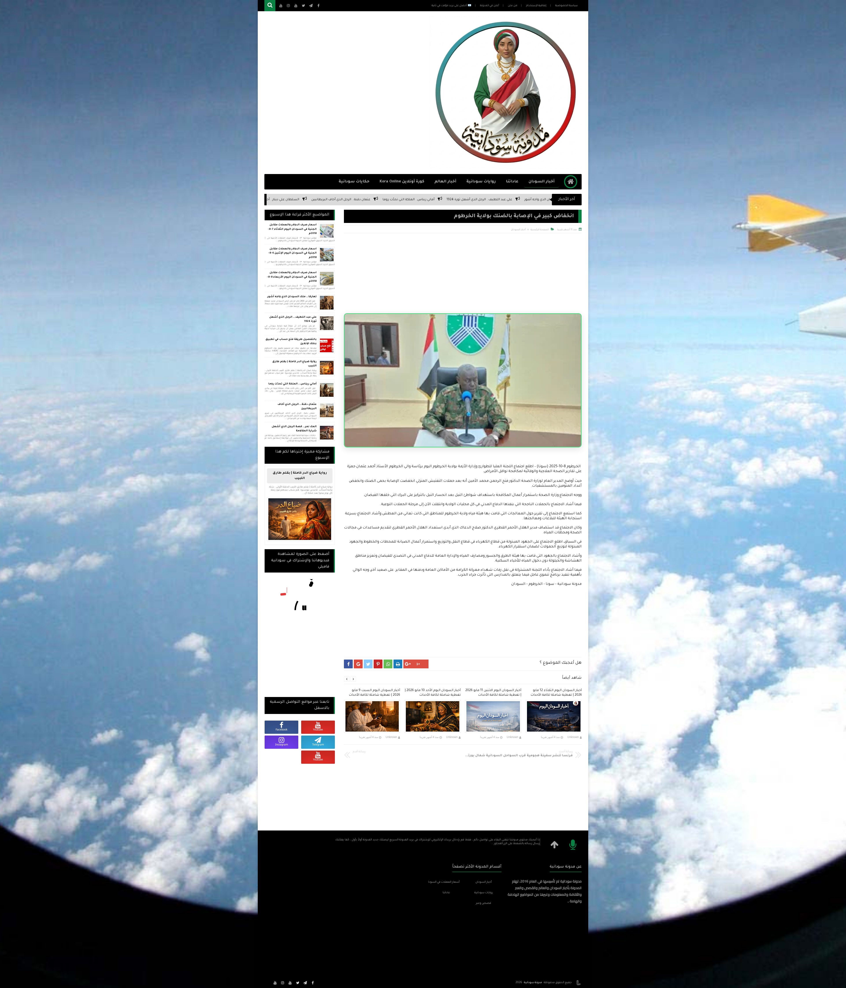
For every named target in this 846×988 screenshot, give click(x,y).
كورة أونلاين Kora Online (402, 182)
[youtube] (290, 982)
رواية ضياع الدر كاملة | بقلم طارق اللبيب (294, 364)
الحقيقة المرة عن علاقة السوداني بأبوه (416, 200)
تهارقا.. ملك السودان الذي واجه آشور (292, 296)
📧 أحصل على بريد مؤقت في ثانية (451, 5)
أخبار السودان (542, 182)
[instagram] (282, 982)
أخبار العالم (445, 182)
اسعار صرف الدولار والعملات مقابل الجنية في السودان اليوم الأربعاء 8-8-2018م (292, 277)
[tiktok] (267, 982)
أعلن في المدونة (489, 5)
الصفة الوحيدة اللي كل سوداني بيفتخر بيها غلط (490, 200)
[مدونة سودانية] (505, 167)
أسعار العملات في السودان (444, 882)
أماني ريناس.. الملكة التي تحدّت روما (292, 384)
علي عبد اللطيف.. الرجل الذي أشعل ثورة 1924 (293, 319)
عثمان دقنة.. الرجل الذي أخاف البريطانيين (297, 406)
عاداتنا (512, 182)
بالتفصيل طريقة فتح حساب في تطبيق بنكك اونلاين (291, 341)
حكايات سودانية (354, 182)
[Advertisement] (344, 93)
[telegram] (305, 982)
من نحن (512, 5)
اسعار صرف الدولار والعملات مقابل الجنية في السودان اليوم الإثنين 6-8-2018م (292, 253)
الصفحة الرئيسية (540, 229)
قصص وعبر (483, 903)
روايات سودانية (481, 182)
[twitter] (297, 982)
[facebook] (312, 982)
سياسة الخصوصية (566, 5)
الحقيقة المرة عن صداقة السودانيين (350, 200)
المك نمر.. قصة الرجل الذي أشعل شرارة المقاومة (294, 429)
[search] (269, 5)
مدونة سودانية (533, 982)
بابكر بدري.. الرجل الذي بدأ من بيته (283, 200)
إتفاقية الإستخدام (536, 5)
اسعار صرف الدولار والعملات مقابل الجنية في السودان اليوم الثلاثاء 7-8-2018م (292, 229)
